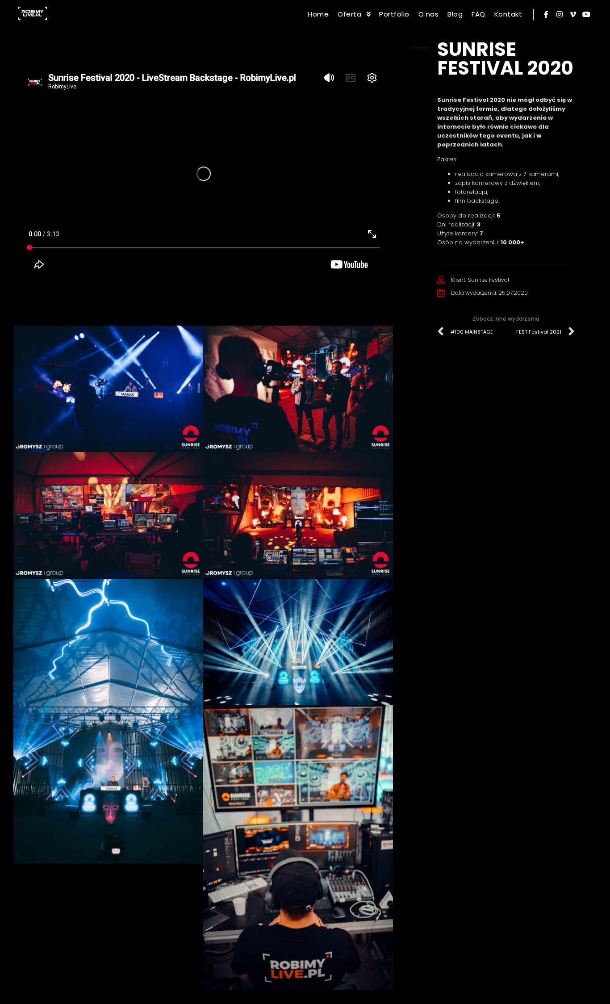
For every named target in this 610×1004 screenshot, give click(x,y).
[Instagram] (559, 14)
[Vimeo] (573, 14)
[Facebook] (546, 14)
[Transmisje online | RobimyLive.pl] (32, 14)
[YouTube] (586, 14)
